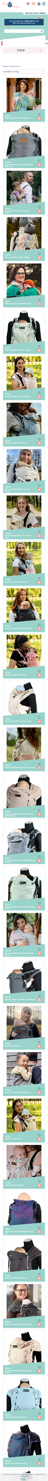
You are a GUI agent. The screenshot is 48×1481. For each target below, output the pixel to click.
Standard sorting (11, 72)
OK (23, 1479)
